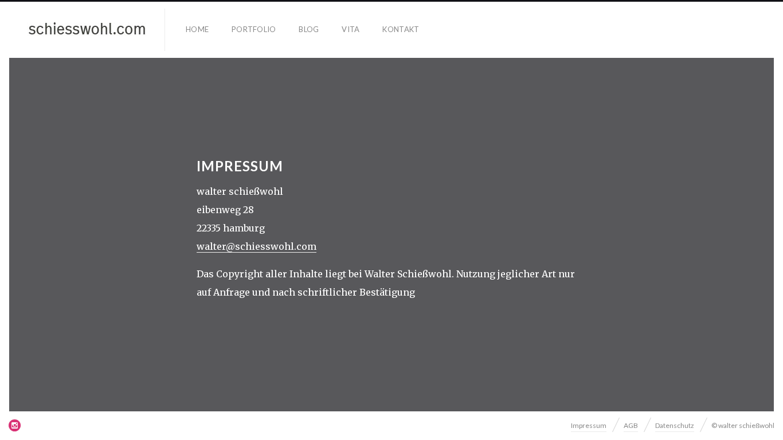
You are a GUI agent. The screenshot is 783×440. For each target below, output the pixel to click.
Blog (309, 29)
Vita (350, 29)
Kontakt (400, 29)
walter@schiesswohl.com (256, 246)
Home (197, 29)
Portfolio (254, 29)
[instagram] (15, 425)
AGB (631, 425)
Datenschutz (674, 425)
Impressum (588, 425)
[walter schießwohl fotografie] (87, 30)
